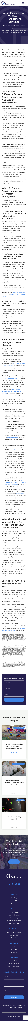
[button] (23, 2)
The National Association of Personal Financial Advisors (11, 391)
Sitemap (20, 1007)
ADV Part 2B (21, 1005)
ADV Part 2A (13, 1005)
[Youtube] (19, 884)
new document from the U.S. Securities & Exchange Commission (15, 482)
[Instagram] (16, 884)
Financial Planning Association (10, 378)
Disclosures (6, 1005)
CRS (7, 1007)
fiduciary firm (20, 493)
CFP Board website (12, 437)
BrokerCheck (13, 450)
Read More (14, 752)
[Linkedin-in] (9, 884)
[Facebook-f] (12, 884)
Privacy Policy (13, 1007)
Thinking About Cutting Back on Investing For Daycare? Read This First (14, 746)
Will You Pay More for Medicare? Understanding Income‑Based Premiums (14, 783)
